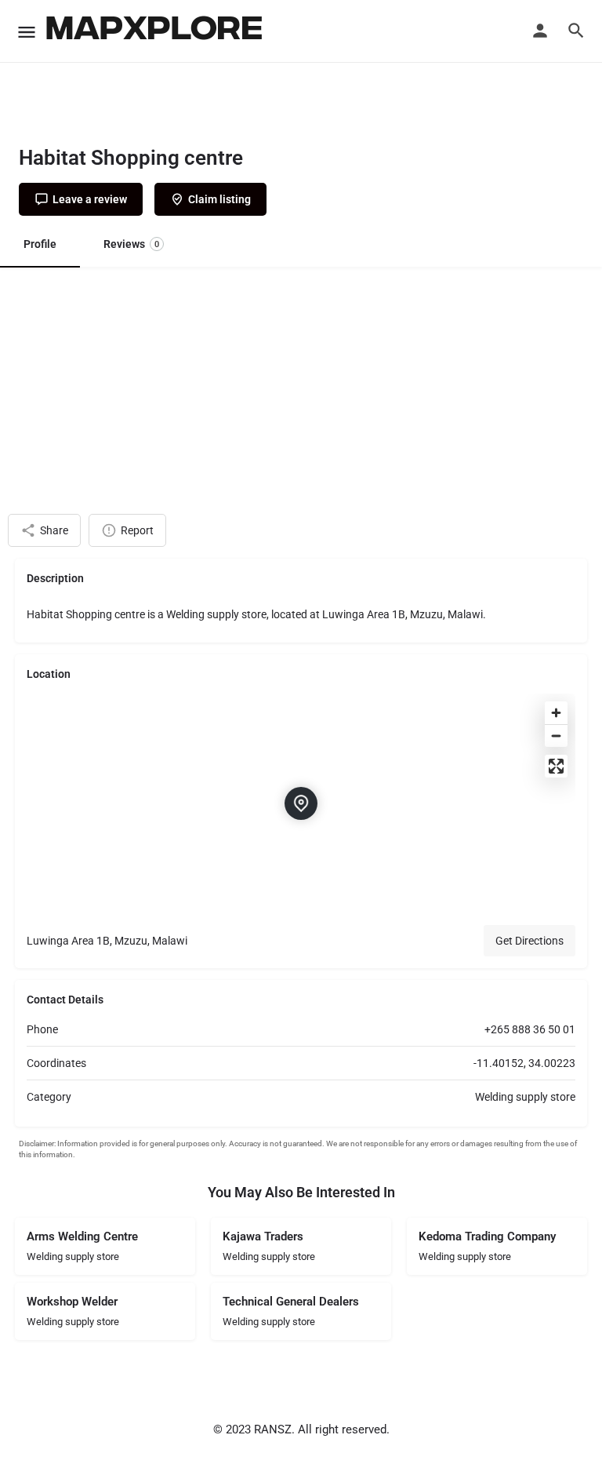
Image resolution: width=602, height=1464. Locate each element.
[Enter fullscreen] (556, 766)
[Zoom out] (556, 735)
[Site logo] (156, 31)
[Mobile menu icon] (27, 31)
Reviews (131, 244)
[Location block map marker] (301, 803)
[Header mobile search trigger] (576, 30)
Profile (40, 244)
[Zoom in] (556, 712)
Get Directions (529, 940)
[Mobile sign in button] (540, 30)
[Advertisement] (301, 384)
